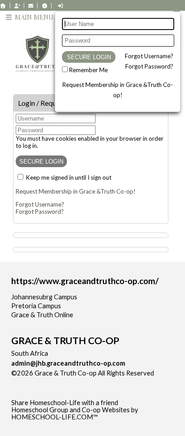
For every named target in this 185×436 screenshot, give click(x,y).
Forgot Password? (149, 66)
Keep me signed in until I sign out (68, 177)
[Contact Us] (31, 6)
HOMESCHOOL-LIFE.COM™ (54, 417)
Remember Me (88, 69)
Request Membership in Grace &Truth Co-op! (76, 191)
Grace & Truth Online (42, 315)
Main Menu (33, 17)
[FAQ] (44, 6)
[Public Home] (3, 6)
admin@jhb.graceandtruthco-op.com (68, 363)
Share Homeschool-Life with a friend (64, 402)
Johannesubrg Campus (44, 297)
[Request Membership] (17, 6)
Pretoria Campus (36, 306)
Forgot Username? (149, 56)
